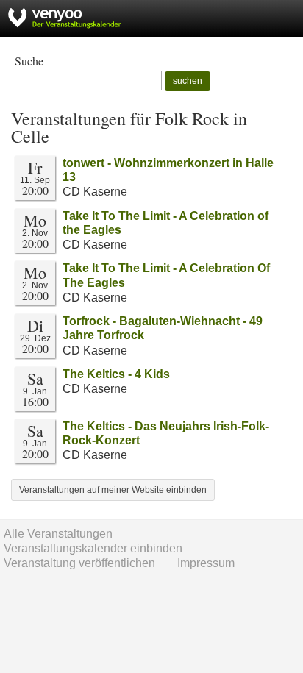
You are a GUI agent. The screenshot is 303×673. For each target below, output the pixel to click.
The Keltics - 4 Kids (116, 374)
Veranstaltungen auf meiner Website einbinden (113, 490)
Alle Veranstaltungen (58, 533)
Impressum (206, 563)
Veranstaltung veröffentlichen (79, 563)
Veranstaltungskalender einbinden (93, 548)
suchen (187, 81)
